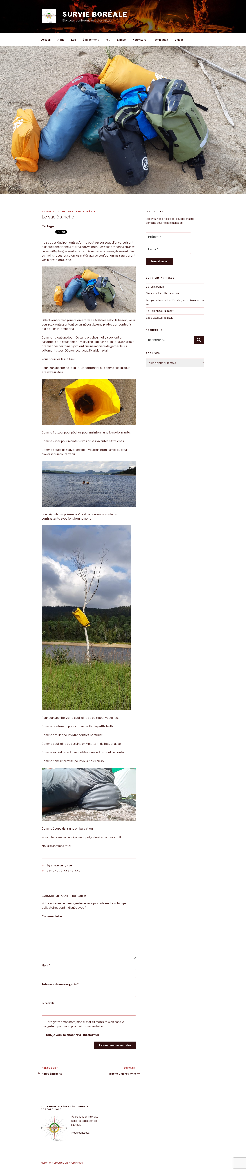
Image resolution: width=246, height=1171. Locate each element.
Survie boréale (95, 14)
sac (78, 870)
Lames (121, 39)
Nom (46, 965)
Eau (73, 39)
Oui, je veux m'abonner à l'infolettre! (72, 1035)
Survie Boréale (84, 211)
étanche (67, 870)
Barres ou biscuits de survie (163, 293)
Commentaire (52, 916)
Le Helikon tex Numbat (160, 310)
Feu (108, 39)
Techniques (160, 39)
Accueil (46, 39)
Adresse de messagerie (60, 984)
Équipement (91, 39)
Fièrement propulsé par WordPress (62, 1162)
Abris (60, 39)
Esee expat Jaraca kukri (160, 317)
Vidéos (179, 39)
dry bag (53, 870)
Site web (48, 1003)
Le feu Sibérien (155, 286)
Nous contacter (80, 1132)
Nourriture (139, 39)
